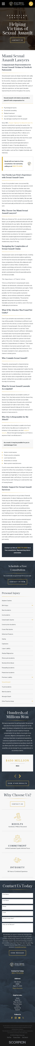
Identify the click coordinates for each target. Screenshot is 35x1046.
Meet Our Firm (17, 1002)
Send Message (17, 953)
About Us (17, 1000)
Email (4, 912)
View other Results (17, 783)
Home (17, 998)
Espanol (17, 1010)
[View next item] (19, 776)
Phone (4, 906)
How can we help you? (8, 924)
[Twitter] (23, 1018)
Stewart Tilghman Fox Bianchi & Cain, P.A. (21, 123)
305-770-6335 (17, 973)
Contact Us (17, 40)
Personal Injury (17, 1004)
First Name (6, 894)
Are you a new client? (8, 918)
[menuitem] (17, 600)
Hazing (17, 1006)
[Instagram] (16, 1018)
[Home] (17, 3)
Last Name (6, 900)
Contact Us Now (17, 581)
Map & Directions (17, 988)
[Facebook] (12, 1018)
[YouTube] (19, 1018)
